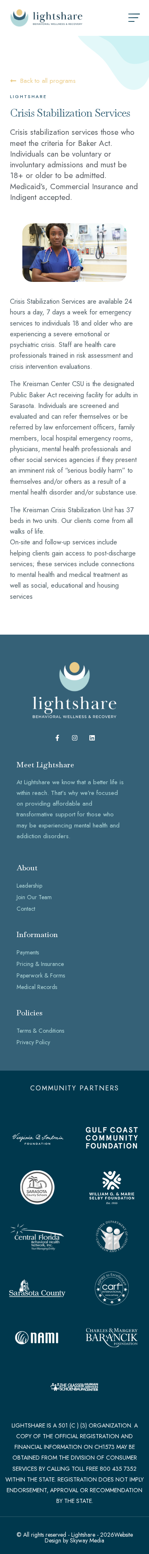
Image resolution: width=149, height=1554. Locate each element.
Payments (28, 952)
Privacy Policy (33, 1042)
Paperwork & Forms (41, 975)
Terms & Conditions (40, 1031)
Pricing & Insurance (40, 964)
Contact (26, 909)
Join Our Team (34, 897)
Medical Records (37, 987)
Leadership (29, 885)
